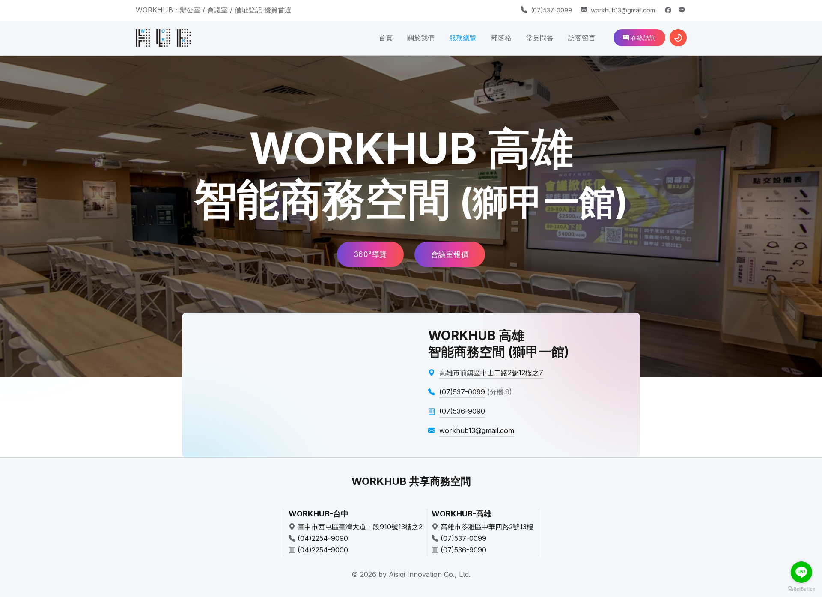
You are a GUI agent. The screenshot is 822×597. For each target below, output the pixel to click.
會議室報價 (450, 254)
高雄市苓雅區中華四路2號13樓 (487, 526)
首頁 (386, 37)
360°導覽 (370, 254)
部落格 (501, 37)
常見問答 (540, 37)
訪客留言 (582, 37)
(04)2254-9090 (323, 538)
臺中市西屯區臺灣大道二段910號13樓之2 (360, 526)
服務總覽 (463, 37)
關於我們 (421, 37)
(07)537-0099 (551, 10)
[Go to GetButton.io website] (801, 588)
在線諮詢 (642, 37)
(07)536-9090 (463, 550)
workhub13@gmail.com (623, 10)
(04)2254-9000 (323, 550)
